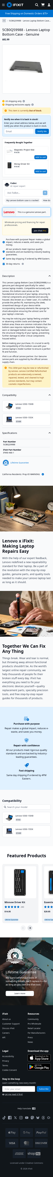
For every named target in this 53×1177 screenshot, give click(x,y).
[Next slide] (30, 928)
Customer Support (11, 1023)
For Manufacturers (36, 1032)
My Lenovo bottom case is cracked (22, 200)
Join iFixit (40, 230)
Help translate (24, 1108)
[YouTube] (26, 1117)
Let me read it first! (14, 1094)
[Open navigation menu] (3, 5)
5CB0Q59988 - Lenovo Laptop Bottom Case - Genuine (29, 20)
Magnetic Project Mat (24, 149)
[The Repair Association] (49, 1117)
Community (33, 1019)
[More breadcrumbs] (4, 20)
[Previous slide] (23, 928)
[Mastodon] (32, 1117)
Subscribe (43, 1089)
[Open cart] (43, 5)
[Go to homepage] (16, 4)
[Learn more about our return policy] (22, 264)
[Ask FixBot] (45, 193)
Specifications (9, 433)
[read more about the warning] (42, 474)
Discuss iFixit (8, 1028)
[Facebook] (9, 1117)
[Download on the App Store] (39, 1057)
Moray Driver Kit (22, 164)
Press (30, 1037)
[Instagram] (21, 1117)
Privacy (5, 1061)
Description (8, 276)
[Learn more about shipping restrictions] (24, 101)
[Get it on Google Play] (39, 1067)
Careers (6, 1032)
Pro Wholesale (34, 1023)
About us (6, 1019)
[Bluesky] (37, 1117)
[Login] (49, 5)
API (3, 1037)
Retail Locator (34, 1028)
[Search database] (37, 5)
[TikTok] (4, 1117)
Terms (5, 1065)
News (30, 1042)
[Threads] (43, 1117)
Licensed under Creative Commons (26, 1163)
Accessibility (8, 1056)
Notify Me (42, 131)
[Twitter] (15, 1117)
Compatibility (9, 395)
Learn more (19, 993)
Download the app (38, 1050)
